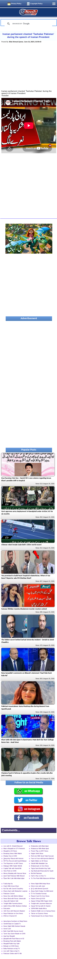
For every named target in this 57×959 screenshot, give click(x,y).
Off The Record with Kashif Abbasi (14, 861)
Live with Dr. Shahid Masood (12, 846)
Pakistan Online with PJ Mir (12, 953)
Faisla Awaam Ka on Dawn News (42, 916)
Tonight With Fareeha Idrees (12, 903)
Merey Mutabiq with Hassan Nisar (14, 873)
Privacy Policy (16, 3)
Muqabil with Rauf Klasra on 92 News (13, 939)
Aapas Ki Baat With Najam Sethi (41, 901)
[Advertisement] (29, 69)
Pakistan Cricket (9, 893)
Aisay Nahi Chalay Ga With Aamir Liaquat (42, 891)
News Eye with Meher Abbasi (13, 896)
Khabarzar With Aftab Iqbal (40, 848)
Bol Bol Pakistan (36, 873)
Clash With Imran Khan (11, 886)
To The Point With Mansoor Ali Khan (43, 878)
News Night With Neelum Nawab (14, 926)
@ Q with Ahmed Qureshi (39, 888)
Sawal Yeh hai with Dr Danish (40, 906)
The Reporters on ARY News (13, 863)
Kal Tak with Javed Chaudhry (13, 888)
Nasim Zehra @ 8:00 (38, 898)
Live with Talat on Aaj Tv (11, 951)
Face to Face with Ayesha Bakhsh (42, 858)
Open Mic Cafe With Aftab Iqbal (13, 878)
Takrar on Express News (39, 913)
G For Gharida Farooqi (38, 893)
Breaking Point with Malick (12, 941)
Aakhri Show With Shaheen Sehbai (15, 906)
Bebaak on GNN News (11, 946)
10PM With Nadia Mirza (39, 908)
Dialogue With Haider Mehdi (12, 866)
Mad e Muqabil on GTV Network (14, 848)
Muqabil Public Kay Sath (11, 943)
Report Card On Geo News (40, 896)
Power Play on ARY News (39, 851)
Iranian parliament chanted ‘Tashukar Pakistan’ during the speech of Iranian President (28, 35)
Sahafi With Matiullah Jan (39, 863)
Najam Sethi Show (37, 853)
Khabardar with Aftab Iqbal (39, 846)
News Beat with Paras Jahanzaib (14, 898)
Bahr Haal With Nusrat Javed (13, 931)
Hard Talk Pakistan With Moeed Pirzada (13, 876)
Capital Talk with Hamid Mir (12, 868)
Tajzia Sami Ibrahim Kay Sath (40, 868)
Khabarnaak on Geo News (40, 866)
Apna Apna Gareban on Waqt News (15, 921)
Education (6, 908)
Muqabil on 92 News (10, 851)
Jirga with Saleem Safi (10, 901)
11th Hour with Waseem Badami (14, 911)
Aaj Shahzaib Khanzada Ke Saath (42, 871)
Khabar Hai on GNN (10, 856)
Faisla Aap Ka (8, 883)
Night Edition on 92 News (39, 861)
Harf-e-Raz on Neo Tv (38, 876)
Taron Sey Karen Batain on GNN (14, 933)
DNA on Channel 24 (10, 916)
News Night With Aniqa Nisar (40, 883)
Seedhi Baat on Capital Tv (12, 923)
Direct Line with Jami (38, 886)
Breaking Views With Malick (12, 853)
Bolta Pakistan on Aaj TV (11, 948)
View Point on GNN (9, 871)
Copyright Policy (36, 3)
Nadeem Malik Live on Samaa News (43, 911)
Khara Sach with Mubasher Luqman (15, 891)
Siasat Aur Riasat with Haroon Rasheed (13, 859)
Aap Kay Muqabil (9, 936)
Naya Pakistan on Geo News (13, 913)
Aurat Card (7, 928)
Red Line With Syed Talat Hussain (42, 856)
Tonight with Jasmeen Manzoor (41, 903)
